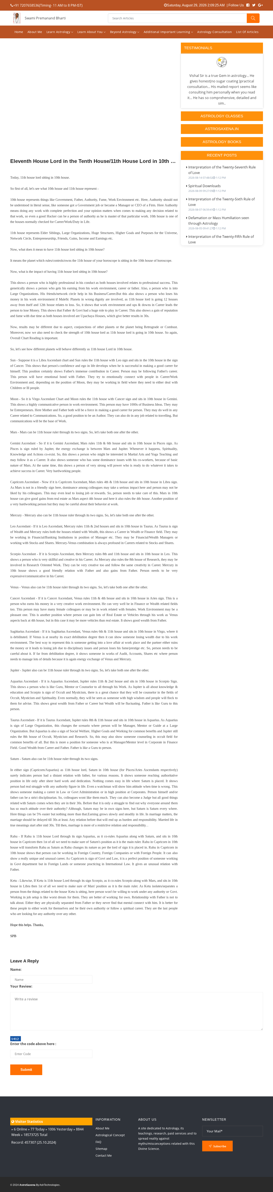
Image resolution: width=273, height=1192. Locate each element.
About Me (35, 32)
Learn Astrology (58, 32)
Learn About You (90, 32)
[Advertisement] (94, 109)
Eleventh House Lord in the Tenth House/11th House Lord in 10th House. (94, 161)
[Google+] (260, 5)
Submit (26, 1069)
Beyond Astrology (124, 32)
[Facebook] (248, 5)
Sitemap (101, 1149)
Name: (16, 969)
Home (19, 32)
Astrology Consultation (214, 32)
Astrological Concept (110, 1135)
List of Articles (247, 32)
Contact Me (104, 1155)
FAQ (98, 1142)
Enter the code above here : (33, 1043)
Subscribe (219, 1146)
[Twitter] (254, 5)
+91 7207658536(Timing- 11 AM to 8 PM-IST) (48, 5)
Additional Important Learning (167, 32)
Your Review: (21, 986)
